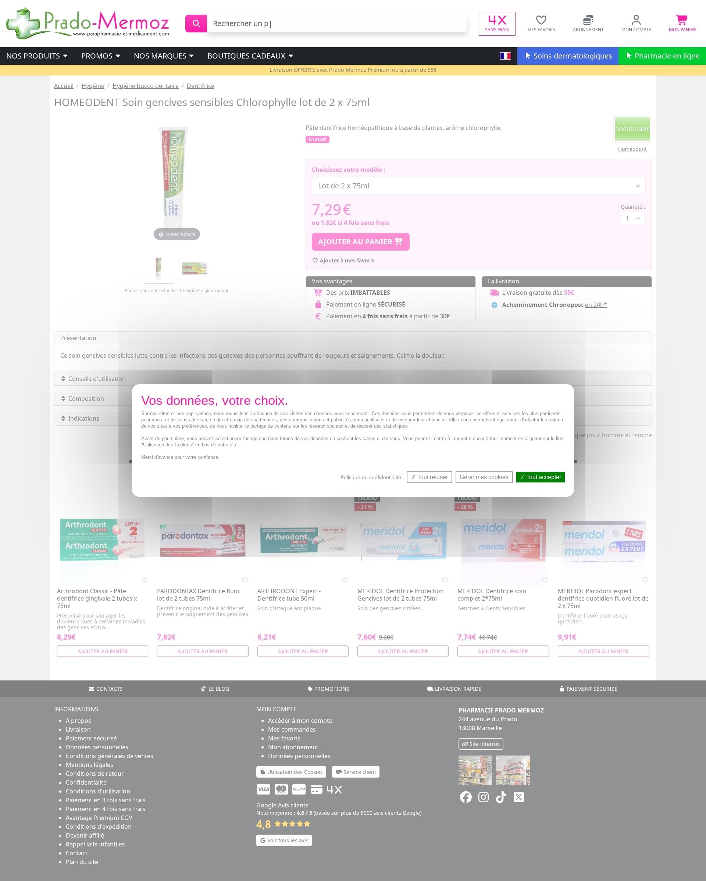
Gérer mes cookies (484, 477)
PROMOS (97, 56)
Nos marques (161, 56)
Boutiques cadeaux (247, 56)
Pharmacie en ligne (666, 56)
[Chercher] (196, 23)
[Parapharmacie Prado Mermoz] (89, 23)
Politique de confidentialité (370, 477)
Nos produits (34, 56)
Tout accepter (543, 477)
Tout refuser (432, 477)
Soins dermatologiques (572, 56)
